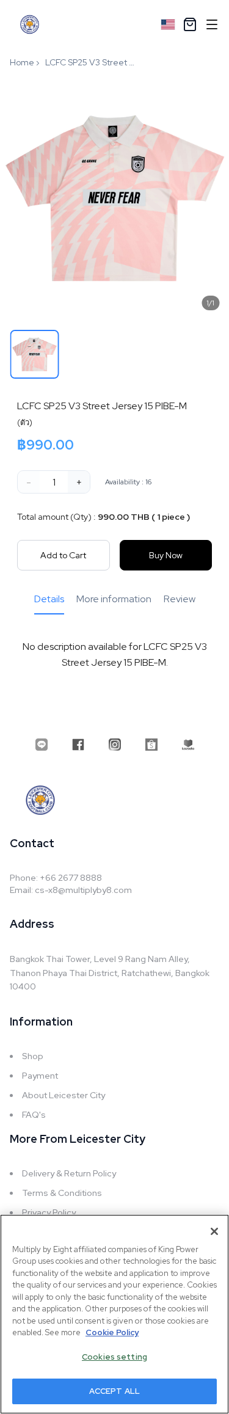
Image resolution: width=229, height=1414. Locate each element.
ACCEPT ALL (114, 1391)
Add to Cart (63, 555)
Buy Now (166, 555)
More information (113, 598)
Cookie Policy (112, 1332)
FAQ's (34, 1114)
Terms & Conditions (62, 1192)
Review (179, 598)
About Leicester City (63, 1095)
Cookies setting (114, 1357)
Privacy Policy (49, 1212)
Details (49, 598)
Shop (32, 1056)
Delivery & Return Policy (69, 1173)
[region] (114, 1314)
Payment (40, 1075)
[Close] (214, 1231)
